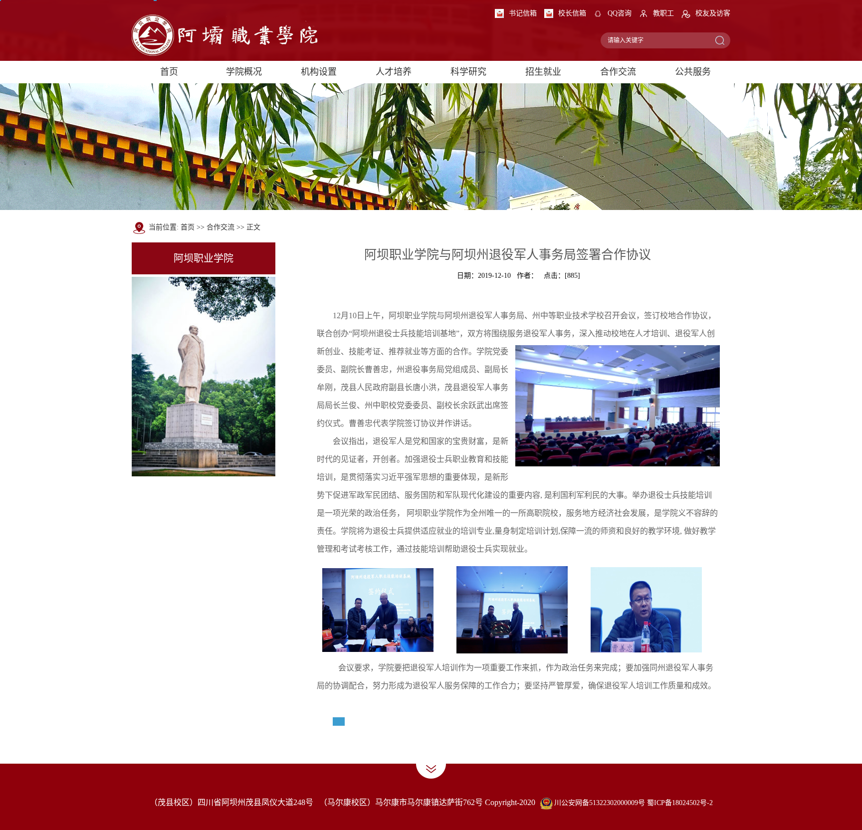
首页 (169, 72)
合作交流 (618, 72)
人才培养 (394, 72)
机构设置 (319, 72)
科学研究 (468, 72)
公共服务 (693, 72)
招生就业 (543, 72)
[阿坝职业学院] (226, 29)
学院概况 (244, 72)
